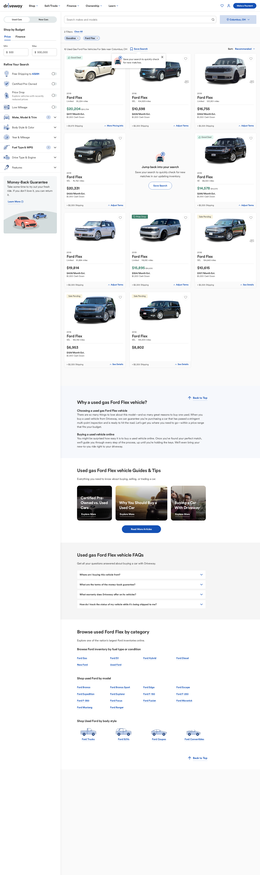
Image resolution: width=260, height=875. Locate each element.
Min (6, 46)
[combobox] (138, 20)
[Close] (162, 57)
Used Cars (17, 19)
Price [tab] (7, 36)
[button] (30, 117)
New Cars (43, 19)
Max (34, 46)
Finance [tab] (20, 36)
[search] (213, 19)
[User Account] (228, 5)
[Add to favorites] (186, 59)
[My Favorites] (222, 5)
